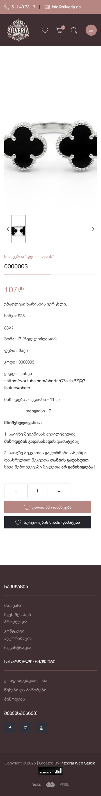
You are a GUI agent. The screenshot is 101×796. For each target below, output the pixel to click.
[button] (93, 229)
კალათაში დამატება (52, 507)
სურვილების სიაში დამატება (52, 522)
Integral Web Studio (77, 763)
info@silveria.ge (66, 6)
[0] (59, 30)
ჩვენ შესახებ (17, 614)
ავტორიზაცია (18, 638)
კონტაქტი (14, 631)
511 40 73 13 (23, 6)
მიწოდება (14, 699)
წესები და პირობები (25, 689)
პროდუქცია (15, 621)
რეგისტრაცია (17, 647)
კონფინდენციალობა (25, 680)
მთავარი (13, 605)
